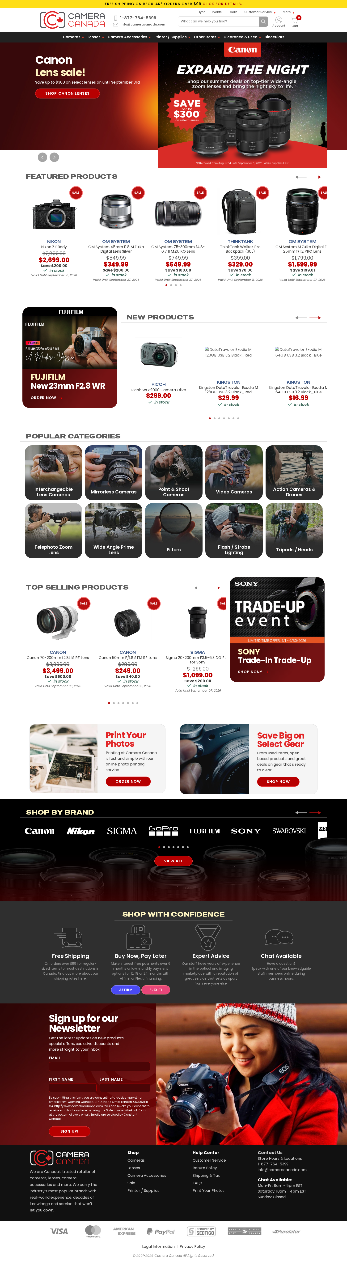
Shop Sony (250, 672)
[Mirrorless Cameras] (113, 472)
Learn (233, 12)
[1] (166, 285)
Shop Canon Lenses (67, 93)
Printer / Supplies (170, 36)
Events (217, 12)
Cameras (71, 36)
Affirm (125, 989)
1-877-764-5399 (138, 18)
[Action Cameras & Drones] (294, 472)
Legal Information (158, 1246)
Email (55, 1058)
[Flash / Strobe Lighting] (234, 530)
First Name (61, 1079)
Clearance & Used (241, 36)
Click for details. (222, 4)
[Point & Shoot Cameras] (174, 472)
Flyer (201, 12)
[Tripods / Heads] (294, 530)
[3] (176, 285)
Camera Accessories (127, 36)
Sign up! (69, 1131)
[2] (171, 285)
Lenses (94, 36)
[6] (233, 418)
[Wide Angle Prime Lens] (113, 530)
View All (173, 861)
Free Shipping (70, 956)
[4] (181, 285)
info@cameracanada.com (143, 25)
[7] (238, 418)
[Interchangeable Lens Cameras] (53, 472)
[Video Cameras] (234, 472)
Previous (42, 157)
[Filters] (174, 530)
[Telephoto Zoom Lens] (53, 530)
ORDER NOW (128, 781)
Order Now (43, 397)
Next (54, 157)
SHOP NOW (278, 781)
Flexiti (155, 989)
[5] (229, 418)
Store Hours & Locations (280, 1158)
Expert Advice (210, 956)
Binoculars (274, 36)
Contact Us (270, 1153)
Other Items (205, 36)
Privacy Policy (192, 1246)
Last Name (111, 1079)
